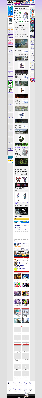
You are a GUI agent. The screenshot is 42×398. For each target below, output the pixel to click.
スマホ (17, 4)
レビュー (9, 32)
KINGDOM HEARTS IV (32, 69)
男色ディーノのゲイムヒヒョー (11, 52)
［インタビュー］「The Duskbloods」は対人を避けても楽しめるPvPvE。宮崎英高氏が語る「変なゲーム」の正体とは (10, 143)
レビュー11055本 (9, 3)
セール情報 (20, 390)
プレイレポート (20, 383)
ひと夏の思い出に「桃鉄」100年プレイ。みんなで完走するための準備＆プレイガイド (10, 110)
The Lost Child (10, 22)
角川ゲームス (10, 24)
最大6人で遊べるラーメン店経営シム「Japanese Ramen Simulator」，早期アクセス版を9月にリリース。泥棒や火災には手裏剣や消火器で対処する (32, 48)
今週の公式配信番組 (10, 50)
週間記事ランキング (10, 72)
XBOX (11, 4)
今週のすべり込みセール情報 (11, 55)
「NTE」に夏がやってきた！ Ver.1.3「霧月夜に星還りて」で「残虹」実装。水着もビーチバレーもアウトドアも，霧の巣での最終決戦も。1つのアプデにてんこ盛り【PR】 (18, 316)
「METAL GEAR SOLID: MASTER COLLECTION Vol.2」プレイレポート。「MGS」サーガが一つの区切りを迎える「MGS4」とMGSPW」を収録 (32, 60)
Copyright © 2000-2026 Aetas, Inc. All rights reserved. (21, 397)
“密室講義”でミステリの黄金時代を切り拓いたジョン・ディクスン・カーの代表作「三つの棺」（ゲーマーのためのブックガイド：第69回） (18, 341)
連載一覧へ (27, 343)
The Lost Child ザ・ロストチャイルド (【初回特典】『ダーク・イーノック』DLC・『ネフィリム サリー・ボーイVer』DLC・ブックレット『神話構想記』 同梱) (23, 244)
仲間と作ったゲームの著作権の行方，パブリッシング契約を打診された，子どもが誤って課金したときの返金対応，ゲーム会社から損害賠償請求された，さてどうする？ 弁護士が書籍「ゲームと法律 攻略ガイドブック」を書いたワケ (10, 149)
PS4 (14, 12)
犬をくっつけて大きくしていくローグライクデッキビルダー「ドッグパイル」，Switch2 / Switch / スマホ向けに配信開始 (25, 305)
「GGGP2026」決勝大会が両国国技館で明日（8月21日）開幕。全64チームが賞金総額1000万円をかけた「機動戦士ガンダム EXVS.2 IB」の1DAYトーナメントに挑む (18, 297)
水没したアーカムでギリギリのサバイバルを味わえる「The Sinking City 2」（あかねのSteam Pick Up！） (25, 333)
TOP (8, 4)
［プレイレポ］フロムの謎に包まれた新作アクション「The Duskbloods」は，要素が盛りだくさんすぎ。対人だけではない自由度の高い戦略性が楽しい (32, 53)
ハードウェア (24, 4)
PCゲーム (9, 77)
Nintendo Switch (10, 79)
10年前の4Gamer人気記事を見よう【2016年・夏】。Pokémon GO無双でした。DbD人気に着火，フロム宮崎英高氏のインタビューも (10, 98)
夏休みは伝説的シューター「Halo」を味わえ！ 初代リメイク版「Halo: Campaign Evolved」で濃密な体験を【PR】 (18, 324)
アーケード (30, 388)
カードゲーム (31, 390)
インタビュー (9, 384)
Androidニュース (20, 389)
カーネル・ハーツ (32, 75)
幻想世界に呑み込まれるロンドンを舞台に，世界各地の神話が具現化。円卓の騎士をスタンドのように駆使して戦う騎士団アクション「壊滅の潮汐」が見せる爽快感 (18, 360)
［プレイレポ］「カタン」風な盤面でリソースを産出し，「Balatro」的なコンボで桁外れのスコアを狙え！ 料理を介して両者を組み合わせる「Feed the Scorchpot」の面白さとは (18, 352)
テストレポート (25, 389)
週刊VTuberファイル (10, 51)
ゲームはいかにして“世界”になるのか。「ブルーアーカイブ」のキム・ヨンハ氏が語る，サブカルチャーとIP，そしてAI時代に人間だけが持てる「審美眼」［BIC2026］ (25, 377)
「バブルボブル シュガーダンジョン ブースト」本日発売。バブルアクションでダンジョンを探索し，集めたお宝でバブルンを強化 (18, 288)
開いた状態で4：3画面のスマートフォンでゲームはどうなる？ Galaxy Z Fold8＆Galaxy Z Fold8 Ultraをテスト (25, 359)
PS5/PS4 (13, 4)
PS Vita (16, 12)
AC (26, 4)
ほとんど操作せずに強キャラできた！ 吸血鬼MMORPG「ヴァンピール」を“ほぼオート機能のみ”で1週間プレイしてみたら (10, 117)
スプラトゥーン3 (32, 65)
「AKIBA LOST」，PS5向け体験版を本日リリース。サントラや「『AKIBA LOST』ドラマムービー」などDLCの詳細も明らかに (25, 288)
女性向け (20, 4)
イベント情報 (31, 389)
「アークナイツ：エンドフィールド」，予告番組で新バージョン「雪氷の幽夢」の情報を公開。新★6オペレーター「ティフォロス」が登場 (18, 305)
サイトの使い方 (13, 0)
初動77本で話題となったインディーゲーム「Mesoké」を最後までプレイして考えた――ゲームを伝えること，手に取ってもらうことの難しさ (10, 130)
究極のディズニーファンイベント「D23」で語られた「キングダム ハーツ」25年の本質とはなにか (10, 136)
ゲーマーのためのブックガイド (11, 59)
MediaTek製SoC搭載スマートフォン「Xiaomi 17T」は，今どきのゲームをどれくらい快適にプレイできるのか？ (25, 351)
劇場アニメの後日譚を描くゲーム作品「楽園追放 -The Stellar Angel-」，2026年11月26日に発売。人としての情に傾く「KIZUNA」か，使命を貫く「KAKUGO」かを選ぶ (32, 46)
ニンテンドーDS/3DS (15, 388)
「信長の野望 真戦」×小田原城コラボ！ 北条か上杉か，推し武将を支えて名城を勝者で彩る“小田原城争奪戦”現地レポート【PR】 (25, 324)
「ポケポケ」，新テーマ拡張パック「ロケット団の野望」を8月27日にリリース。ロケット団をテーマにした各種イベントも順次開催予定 (32, 55)
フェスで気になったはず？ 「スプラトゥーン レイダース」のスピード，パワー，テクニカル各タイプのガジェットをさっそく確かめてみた (10, 123)
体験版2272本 (12, 3)
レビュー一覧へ (27, 361)
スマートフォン (20, 388)
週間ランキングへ (33, 61)
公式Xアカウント (10, 0)
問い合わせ (16, 0)
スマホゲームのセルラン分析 (11, 53)
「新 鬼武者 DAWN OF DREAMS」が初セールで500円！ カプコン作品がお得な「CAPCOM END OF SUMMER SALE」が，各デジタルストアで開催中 (25, 280)
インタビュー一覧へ (26, 380)
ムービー (14, 384)
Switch (15, 4)
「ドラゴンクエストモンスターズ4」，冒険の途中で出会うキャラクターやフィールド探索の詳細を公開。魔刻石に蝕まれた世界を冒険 (32, 44)
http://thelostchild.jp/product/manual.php (18, 216)
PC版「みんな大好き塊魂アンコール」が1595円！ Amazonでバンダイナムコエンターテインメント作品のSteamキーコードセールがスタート (25, 297)
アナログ (28, 4)
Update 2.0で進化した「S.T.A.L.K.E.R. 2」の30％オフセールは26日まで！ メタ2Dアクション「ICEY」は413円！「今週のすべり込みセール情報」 (18, 280)
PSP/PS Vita (30, 382)
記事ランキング (9, 386)
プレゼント (9, 73)
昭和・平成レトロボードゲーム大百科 (11, 62)
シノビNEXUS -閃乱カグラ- (32, 72)
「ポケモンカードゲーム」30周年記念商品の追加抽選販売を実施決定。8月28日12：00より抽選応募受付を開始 (32, 39)
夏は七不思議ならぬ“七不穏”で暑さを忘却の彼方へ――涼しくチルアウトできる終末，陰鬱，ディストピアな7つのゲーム (10, 104)
